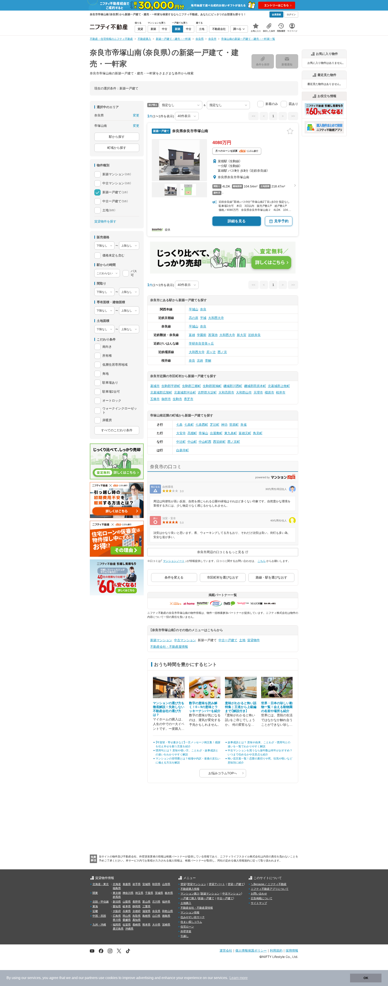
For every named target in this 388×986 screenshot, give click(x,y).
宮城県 (146, 884)
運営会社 (226, 950)
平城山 (193, 309)
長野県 (136, 901)
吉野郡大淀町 (207, 392)
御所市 (166, 399)
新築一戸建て (206, 898)
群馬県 (117, 897)
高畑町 (192, 433)
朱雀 (243, 424)
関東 (95, 893)
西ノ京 (222, 352)
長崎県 (136, 924)
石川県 (156, 901)
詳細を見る (237, 221)
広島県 (117, 915)
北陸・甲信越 (101, 901)
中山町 (192, 441)
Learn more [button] (238, 978)
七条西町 (202, 424)
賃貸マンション (196, 884)
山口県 (156, 915)
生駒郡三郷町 (191, 386)
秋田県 (156, 884)
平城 (203, 318)
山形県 (166, 884)
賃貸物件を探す (105, 221)
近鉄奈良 (254, 335)
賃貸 (183, 884)
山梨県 (127, 901)
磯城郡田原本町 (255, 386)
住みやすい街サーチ (193, 917)
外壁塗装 (186, 931)
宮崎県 (166, 924)
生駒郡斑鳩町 (212, 386)
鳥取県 (136, 915)
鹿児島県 (118, 928)
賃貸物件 (253, 640)
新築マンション (161, 640)
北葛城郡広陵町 (161, 392)
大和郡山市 (244, 392)
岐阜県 (127, 906)
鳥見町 (257, 433)
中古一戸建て (227, 640)
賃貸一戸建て (236, 884)
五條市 (155, 399)
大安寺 (181, 433)
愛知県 (117, 906)
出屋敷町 (216, 433)
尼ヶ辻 (211, 352)
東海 (95, 906)
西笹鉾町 (219, 441)
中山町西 (205, 441)
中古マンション (185, 640)
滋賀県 (146, 911)
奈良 (203, 309)
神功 (224, 424)
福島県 (117, 888)
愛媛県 (127, 919)
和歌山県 (167, 911)
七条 (179, 424)
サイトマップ (259, 903)
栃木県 (169, 893)
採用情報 (292, 950)
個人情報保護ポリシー (251, 950)
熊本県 (146, 924)
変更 (136, 115)
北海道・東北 (101, 884)
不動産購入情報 (190, 888)
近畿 (95, 911)
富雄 (192, 335)
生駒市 (177, 399)
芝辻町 (214, 424)
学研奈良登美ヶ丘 (201, 343)
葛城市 (155, 386)
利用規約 (276, 950)
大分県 (156, 924)
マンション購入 (190, 893)
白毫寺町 (182, 450)
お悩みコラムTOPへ (222, 773)
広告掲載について (261, 898)
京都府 (136, 911)
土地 (242, 640)
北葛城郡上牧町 (279, 386)
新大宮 (241, 335)
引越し (185, 936)
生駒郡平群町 (170, 386)
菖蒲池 (213, 335)
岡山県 (127, 915)
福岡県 (117, 924)
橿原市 (269, 392)
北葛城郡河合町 (185, 392)
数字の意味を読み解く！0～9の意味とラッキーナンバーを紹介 (204, 707)
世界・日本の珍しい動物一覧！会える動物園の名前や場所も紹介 (277, 707)
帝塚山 (203, 433)
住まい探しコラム (191, 922)
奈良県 (156, 911)
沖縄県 (129, 928)
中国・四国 (99, 915)
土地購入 (186, 903)
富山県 (146, 901)
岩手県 (136, 884)
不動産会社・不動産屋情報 (169, 646)
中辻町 (181, 441)
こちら (262, 561)
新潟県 (117, 901)
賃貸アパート (217, 884)
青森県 (127, 884)
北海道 (117, 884)
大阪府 (117, 911)
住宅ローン (187, 926)
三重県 (146, 906)
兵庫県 (127, 911)
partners (91, 978)
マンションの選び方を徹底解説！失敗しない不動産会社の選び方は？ (168, 709)
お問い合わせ (259, 893)
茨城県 (159, 893)
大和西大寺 (216, 318)
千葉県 (149, 893)
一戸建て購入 (189, 898)
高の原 (193, 318)
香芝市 (188, 399)
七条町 (189, 424)
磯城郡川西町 (232, 386)
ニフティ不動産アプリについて (270, 888)
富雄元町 (245, 433)
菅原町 (234, 424)
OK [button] (366, 978)
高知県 (136, 919)
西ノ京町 (233, 441)
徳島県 (166, 915)
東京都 (117, 893)
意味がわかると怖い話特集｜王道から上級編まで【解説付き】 (240, 707)
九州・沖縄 (99, 924)
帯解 (208, 360)
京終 (200, 360)
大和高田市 (226, 392)
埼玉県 (139, 893)
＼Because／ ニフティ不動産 (269, 884)
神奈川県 (128, 893)
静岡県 (136, 906)
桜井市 (280, 392)
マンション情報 (190, 912)
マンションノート (174, 561)
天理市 (258, 392)
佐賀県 (127, 924)
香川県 (117, 919)
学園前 (201, 335)
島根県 (146, 915)
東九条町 (230, 433)
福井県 (166, 901)
